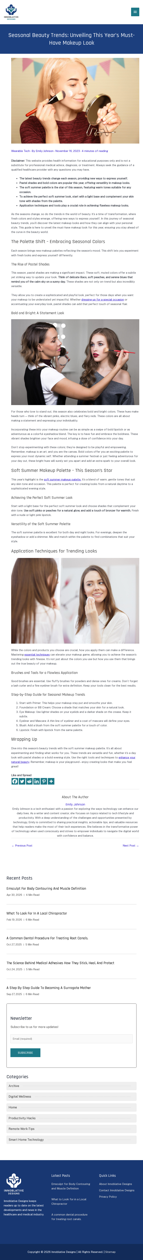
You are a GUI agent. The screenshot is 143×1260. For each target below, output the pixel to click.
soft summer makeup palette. (62, 479)
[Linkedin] (36, 781)
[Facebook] (15, 781)
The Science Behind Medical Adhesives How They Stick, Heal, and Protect (60, 963)
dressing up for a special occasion (102, 299)
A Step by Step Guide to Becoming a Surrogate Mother (49, 987)
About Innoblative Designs (115, 1184)
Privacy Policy (108, 1196)
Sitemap (110, 1251)
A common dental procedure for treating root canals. (47, 938)
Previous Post (22, 845)
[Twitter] (22, 781)
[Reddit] (29, 781)
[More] (51, 781)
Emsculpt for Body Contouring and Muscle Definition (46, 888)
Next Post (131, 845)
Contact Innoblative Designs (116, 1190)
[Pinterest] (44, 781)
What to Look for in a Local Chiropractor (37, 913)
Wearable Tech (20, 151)
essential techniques (37, 654)
